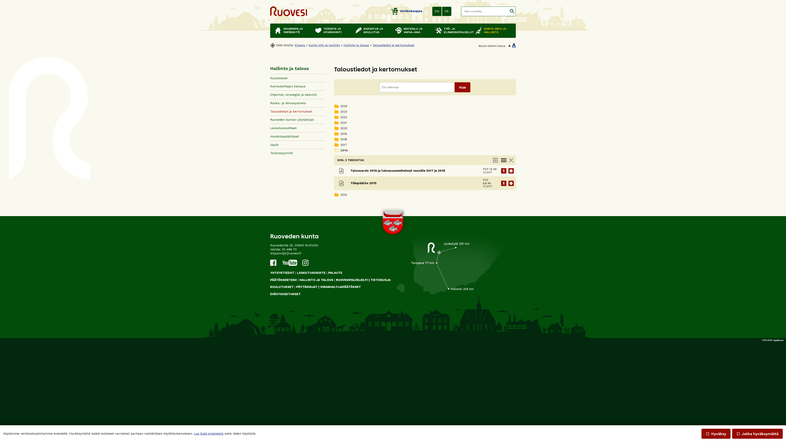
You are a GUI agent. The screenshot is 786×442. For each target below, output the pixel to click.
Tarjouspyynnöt (281, 153)
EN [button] (437, 11)
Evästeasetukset (285, 294)
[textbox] (484, 11)
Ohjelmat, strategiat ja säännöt (293, 95)
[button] (512, 11)
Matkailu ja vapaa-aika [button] (413, 30)
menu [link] (503, 160)
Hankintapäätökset (284, 136)
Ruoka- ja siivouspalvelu (288, 103)
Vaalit (274, 145)
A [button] (509, 46)
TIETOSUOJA (380, 280)
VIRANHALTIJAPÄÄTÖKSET (340, 287)
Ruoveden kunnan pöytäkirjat (292, 120)
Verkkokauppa (411, 11)
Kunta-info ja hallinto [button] (495, 30)
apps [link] (495, 160)
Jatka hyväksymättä (757, 434)
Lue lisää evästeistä (209, 433)
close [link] (511, 160)
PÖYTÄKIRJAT (306, 287)
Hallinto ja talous (356, 45)
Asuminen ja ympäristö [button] (293, 30)
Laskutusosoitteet (283, 128)
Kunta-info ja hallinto (324, 45)
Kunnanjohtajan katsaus (288, 86)
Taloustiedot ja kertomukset (393, 45)
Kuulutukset (279, 78)
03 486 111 (289, 249)
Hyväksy (716, 434)
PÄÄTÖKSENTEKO (283, 280)
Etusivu (300, 45)
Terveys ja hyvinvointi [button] (332, 30)
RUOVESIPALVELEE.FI (352, 280)
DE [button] (447, 11)
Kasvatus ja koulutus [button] (373, 30)
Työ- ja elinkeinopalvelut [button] (458, 30)
